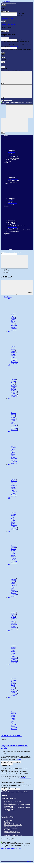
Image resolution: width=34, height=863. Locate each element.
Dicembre (14, 330)
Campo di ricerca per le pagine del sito (11, 252)
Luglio (13, 322)
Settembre (14, 325)
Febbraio (13, 314)
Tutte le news (8, 297)
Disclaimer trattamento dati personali (11, 848)
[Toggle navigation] (14, 125)
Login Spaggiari (14, 46)
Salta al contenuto (5, 1)
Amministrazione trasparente (12, 832)
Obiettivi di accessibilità (10, 828)
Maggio (13, 319)
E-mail (19, 40)
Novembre (14, 328)
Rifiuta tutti (15, 762)
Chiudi (3, 57)
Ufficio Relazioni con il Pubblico (13, 825)
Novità (6, 270)
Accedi (3, 4)
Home (6, 269)
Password (19, 15)
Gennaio (13, 313)
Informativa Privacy (9, 823)
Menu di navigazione (23, 293)
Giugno (13, 321)
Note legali (7, 822)
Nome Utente (21, 13)
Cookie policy (8, 820)
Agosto (13, 324)
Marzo (13, 316)
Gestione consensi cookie (11, 831)
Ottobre (13, 327)
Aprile (13, 318)
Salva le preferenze (14, 788)
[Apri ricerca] (19, 111)
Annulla (3, 100)
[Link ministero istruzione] (8, 3)
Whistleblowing (8, 829)
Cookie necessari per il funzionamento (11, 782)
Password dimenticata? (7, 18)
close (2, 132)
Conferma (9, 100)
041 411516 (10, 803)
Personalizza (4, 762)
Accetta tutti (6, 764)
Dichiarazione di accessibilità (12, 826)
